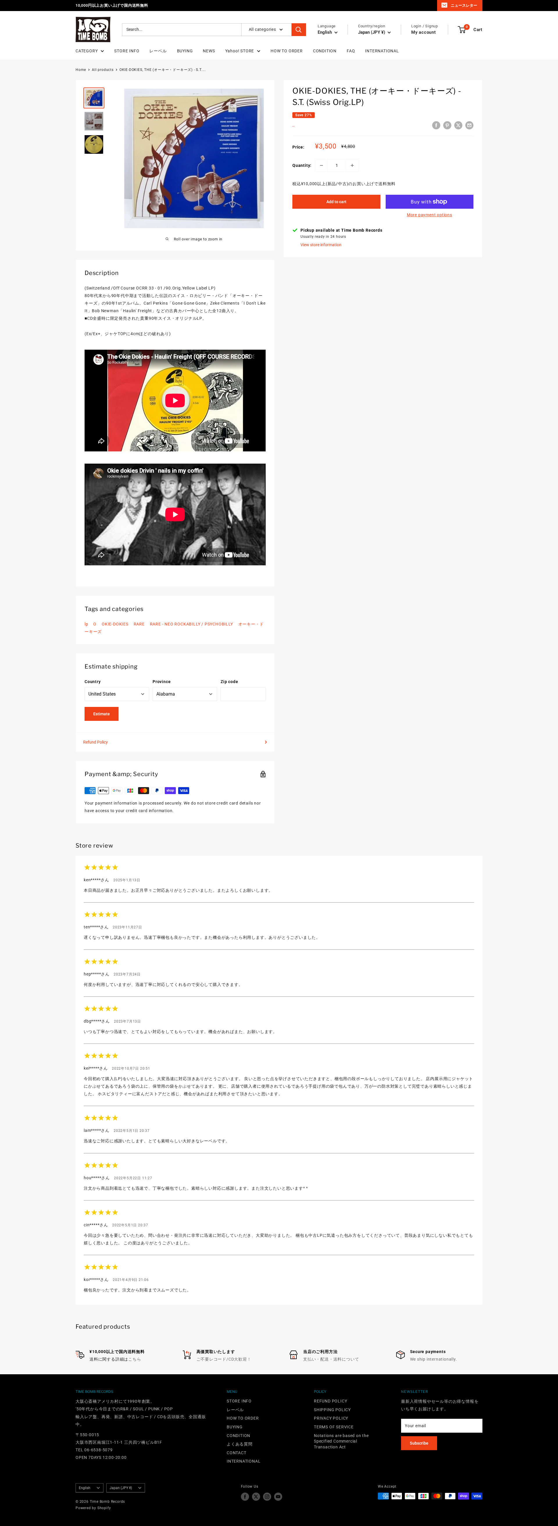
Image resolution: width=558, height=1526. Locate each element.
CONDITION (325, 51)
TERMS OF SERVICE (334, 1427)
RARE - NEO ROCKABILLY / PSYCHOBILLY (191, 624)
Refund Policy (95, 742)
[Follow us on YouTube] (278, 1497)
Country (93, 681)
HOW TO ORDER (287, 51)
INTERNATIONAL (382, 51)
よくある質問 (240, 1444)
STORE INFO (126, 51)
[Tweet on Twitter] (458, 125)
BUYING (185, 51)
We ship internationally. (433, 1359)
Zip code (229, 681)
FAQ (351, 51)
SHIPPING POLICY (332, 1409)
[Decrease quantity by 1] (321, 165)
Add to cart (336, 201)
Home (81, 70)
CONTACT (236, 1452)
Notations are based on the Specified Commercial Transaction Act (341, 1441)
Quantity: (302, 165)
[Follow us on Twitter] (256, 1497)
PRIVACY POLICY (331, 1418)
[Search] (298, 29)
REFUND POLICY (330, 1401)
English (84, 1488)
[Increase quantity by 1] (352, 165)
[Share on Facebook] (436, 125)
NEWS (209, 51)
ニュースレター (464, 5)
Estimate (101, 714)
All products (103, 70)
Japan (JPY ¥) (121, 1488)
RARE (139, 624)
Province (162, 681)
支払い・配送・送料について (331, 1359)
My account (423, 32)
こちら (134, 1359)
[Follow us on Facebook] (245, 1497)
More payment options (429, 214)
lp (86, 624)
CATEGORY (87, 51)
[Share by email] (469, 125)
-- (293, 126)
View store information (321, 244)
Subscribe (419, 1443)
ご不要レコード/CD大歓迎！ (223, 1359)
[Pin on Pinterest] (447, 125)
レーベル (158, 51)
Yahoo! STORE (239, 51)
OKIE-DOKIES (115, 624)
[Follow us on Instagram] (267, 1497)
